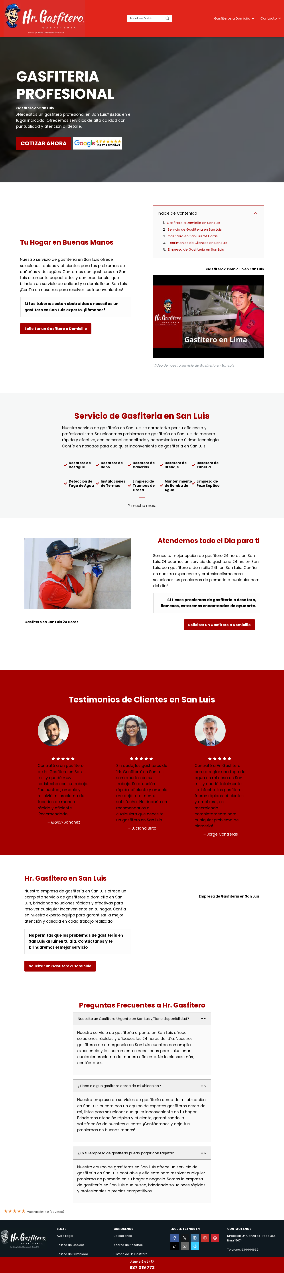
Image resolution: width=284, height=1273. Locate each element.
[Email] (185, 1246)
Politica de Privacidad (72, 1254)
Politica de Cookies (71, 1245)
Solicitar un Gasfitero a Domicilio (55, 328)
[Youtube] (205, 1238)
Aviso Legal (65, 1236)
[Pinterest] (215, 1238)
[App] (195, 1246)
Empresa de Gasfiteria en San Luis (196, 249)
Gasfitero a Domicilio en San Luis (193, 222)
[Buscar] (167, 18)
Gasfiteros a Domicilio (232, 18)
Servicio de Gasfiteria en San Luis (195, 229)
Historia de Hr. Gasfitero (131, 1254)
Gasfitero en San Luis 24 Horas (193, 236)
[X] (185, 1238)
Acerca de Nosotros (128, 1245)
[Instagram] (195, 1238)
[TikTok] (174, 1246)
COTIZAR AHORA (44, 143)
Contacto (268, 18)
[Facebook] (174, 1238)
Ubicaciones (123, 1236)
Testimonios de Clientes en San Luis (197, 242)
